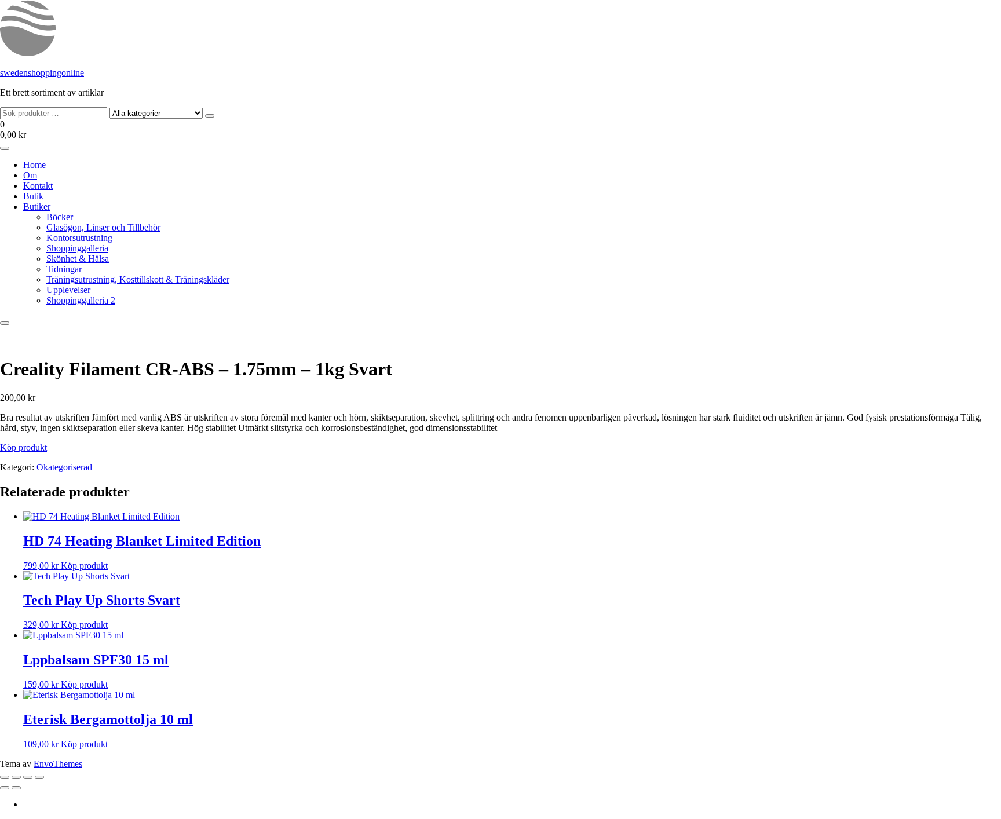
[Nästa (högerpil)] (16, 787)
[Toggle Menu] (4, 148)
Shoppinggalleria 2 (80, 300)
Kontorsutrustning (79, 238)
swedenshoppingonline (42, 73)
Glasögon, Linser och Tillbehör (103, 227)
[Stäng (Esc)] (39, 777)
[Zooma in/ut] (4, 777)
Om (30, 175)
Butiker (36, 206)
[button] (500, 129)
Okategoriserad (64, 467)
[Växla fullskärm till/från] (16, 777)
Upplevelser (68, 290)
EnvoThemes (58, 764)
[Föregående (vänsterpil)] (4, 787)
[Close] (4, 323)
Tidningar (64, 269)
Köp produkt (23, 447)
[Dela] (27, 777)
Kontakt (38, 186)
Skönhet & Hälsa (77, 259)
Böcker (59, 217)
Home (34, 165)
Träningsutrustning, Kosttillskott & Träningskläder (137, 279)
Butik (33, 196)
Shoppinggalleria (77, 248)
